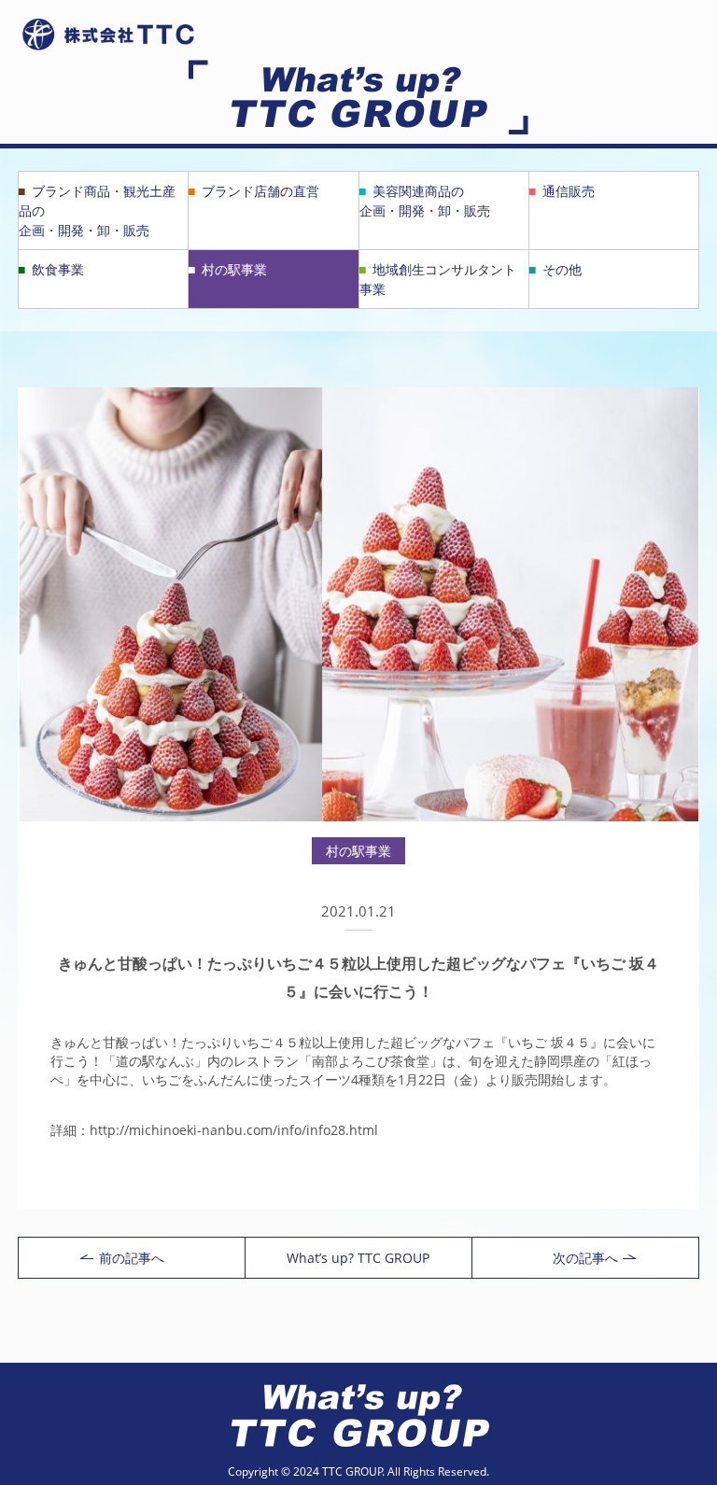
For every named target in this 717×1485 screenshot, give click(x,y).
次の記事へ (585, 1258)
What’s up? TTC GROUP (358, 1258)
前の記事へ (131, 1258)
